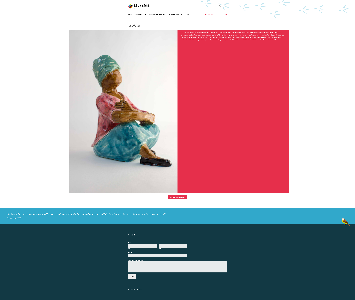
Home (130, 14)
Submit (132, 276)
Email (130, 252)
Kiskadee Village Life (175, 14)
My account (222, 6)
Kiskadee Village (140, 14)
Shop (187, 14)
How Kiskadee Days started (157, 14)
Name (130, 243)
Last (160, 248)
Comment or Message (136, 260)
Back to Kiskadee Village (177, 197)
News (215, 6)
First (129, 248)
